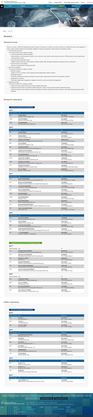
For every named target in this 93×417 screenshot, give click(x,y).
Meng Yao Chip (57, 395)
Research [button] (74, 6)
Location (16, 413)
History (15, 410)
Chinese (83, 2)
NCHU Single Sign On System (71, 2)
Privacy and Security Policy (61, 398)
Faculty (48, 6)
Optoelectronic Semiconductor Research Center (73, 395)
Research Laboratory (71, 410)
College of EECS (58, 2)
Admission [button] (61, 6)
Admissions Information (58, 409)
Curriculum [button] (36, 6)
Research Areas (70, 409)
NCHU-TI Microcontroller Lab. (32, 398)
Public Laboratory (70, 411)
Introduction (16, 409)
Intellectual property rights (46, 398)
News (10, 6)
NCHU (50, 2)
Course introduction (31, 409)
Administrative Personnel (19, 411)
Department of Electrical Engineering (10, 395)
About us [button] (23, 6)
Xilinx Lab (88, 395)
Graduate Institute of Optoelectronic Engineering (31, 395)
